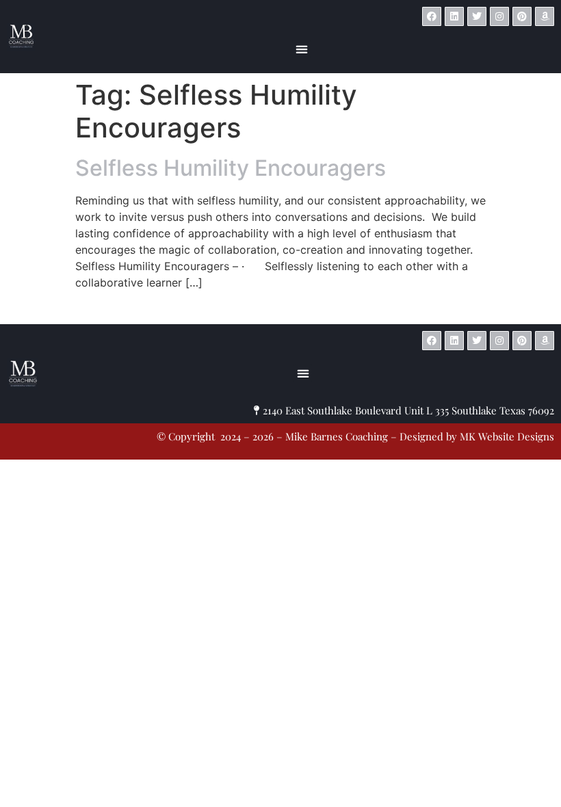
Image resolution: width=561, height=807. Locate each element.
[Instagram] (499, 16)
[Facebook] (431, 16)
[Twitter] (476, 16)
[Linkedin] (454, 16)
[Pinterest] (522, 16)
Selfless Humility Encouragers (230, 168)
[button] (301, 49)
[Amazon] (544, 16)
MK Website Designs (378, 312)
